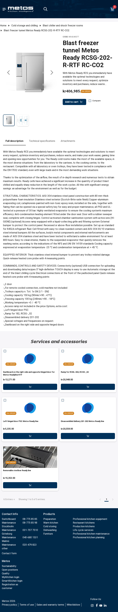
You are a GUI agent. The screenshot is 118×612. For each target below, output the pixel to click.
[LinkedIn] (105, 605)
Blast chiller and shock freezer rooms (63, 25)
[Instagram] (92, 605)
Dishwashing (50, 530)
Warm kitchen (51, 522)
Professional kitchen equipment (90, 519)
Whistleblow (73, 604)
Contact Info (10, 514)
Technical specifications (42, 141)
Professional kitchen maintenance (91, 533)
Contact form (9, 553)
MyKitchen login (10, 577)
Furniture (48, 533)
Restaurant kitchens (84, 522)
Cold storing (49, 526)
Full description (14, 141)
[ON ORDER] (30, 359)
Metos (6, 561)
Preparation (49, 519)
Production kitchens (84, 526)
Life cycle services (83, 530)
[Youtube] (101, 605)
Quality (5, 573)
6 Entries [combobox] (8, 499)
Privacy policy (9, 604)
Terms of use (27, 604)
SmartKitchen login (12, 580)
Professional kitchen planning (88, 537)
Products (49, 514)
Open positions (10, 569)
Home (3, 25)
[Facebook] (96, 605)
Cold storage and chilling (24, 25)
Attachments (68, 141)
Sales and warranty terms (50, 604)
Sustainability (9, 566)
